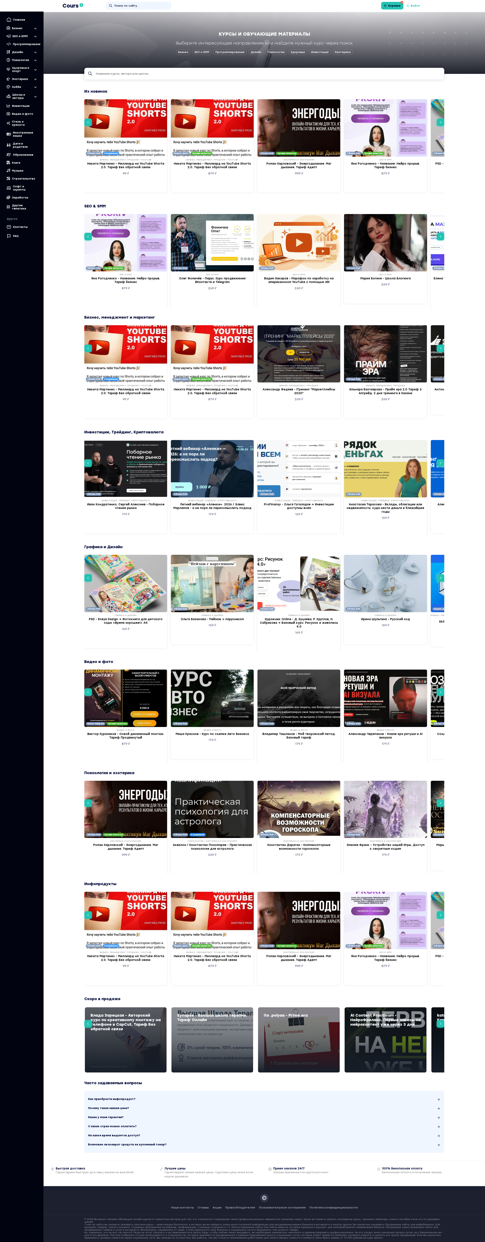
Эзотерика (343, 52)
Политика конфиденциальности (334, 1207)
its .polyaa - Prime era (286, 1015)
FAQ (16, 236)
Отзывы (203, 1207)
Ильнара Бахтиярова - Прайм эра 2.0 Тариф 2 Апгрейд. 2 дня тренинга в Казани (385, 391)
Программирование (230, 52)
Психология (276, 52)
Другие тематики (19, 207)
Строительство (23, 178)
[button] (88, 122)
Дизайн (256, 52)
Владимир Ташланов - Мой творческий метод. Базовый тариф (299, 735)
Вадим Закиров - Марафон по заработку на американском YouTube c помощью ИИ (299, 280)
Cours (72, 5)
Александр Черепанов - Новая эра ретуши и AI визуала (385, 735)
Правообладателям (240, 1207)
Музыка (17, 170)
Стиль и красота (18, 123)
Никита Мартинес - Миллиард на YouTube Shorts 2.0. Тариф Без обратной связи (125, 165)
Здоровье (298, 52)
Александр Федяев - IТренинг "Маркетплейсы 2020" (299, 391)
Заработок (20, 197)
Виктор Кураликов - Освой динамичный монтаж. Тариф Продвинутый (125, 735)
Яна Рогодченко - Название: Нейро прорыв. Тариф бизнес (385, 165)
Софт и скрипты (19, 188)
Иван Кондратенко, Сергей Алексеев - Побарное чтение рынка (125, 506)
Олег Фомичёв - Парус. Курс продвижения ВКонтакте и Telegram (212, 280)
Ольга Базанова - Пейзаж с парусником (212, 619)
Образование (23, 154)
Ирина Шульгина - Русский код (385, 619)
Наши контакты (182, 1207)
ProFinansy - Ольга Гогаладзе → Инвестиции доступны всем (299, 506)
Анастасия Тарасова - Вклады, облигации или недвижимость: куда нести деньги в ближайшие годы (385, 508)
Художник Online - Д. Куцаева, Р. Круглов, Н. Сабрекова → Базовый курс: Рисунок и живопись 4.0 (299, 622)
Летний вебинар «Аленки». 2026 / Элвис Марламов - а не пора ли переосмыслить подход (212, 506)
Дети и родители (20, 145)
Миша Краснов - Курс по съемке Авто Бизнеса (212, 734)
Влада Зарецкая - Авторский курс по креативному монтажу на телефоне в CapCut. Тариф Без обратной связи (126, 1022)
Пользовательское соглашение (282, 1207)
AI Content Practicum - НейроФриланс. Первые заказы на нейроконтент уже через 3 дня (385, 1020)
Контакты (20, 227)
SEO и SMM (201, 52)
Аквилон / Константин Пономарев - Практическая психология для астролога (212, 846)
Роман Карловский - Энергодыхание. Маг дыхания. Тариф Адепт (298, 165)
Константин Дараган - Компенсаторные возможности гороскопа (298, 846)
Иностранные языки (23, 134)
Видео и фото (22, 114)
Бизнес (183, 52)
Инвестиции (21, 106)
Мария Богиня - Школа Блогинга (385, 278)
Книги (16, 162)
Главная (19, 19)
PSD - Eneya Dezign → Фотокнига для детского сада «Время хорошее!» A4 (126, 621)
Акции (217, 1207)
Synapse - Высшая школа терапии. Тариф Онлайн (212, 1017)
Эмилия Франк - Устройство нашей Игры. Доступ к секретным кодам (386, 846)
